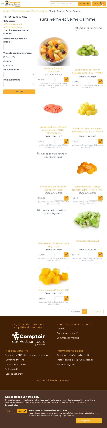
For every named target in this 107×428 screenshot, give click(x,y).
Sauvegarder (84, 421)
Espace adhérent (14, 374)
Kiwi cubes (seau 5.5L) (87, 241)
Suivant (97, 312)
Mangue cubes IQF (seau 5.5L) (53, 290)
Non (20, 411)
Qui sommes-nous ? (67, 333)
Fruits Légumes (40, 11)
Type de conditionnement (17, 53)
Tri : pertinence (95, 28)
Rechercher (84, 3)
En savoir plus (11, 405)
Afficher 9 (80, 28)
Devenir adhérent (14, 360)
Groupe (7, 61)
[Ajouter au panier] (66, 79)
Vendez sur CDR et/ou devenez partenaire (27, 355)
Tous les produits (21, 11)
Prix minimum (11, 69)
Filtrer (19, 91)
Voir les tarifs (11, 369)
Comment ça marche (68, 338)
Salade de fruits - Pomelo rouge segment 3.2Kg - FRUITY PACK (53, 130)
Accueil (7, 11)
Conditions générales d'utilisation (74, 355)
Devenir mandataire (15, 364)
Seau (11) (10, 57)
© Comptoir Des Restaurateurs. (53, 380)
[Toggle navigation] (2, 3)
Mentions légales (65, 364)
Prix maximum (11, 80)
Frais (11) (10, 65)
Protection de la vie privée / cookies (75, 360)
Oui (8, 411)
